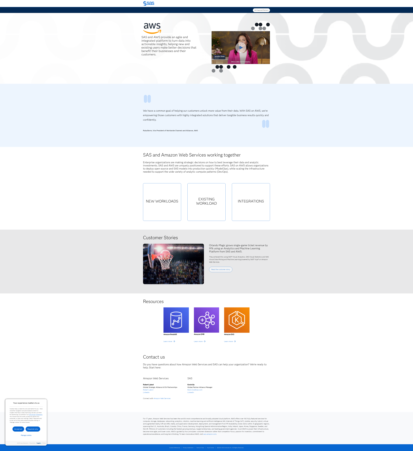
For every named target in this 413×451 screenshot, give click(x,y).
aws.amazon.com (209, 434)
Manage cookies (26, 435)
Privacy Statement (188, 447)
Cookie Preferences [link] (174, 447)
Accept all (18, 429)
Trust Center (210, 447)
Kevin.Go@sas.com (194, 390)
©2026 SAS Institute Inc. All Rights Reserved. (230, 447)
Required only (32, 429)
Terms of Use (200, 447)
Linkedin (146, 392)
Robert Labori (148, 390)
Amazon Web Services (162, 398)
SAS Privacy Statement (35, 414)
